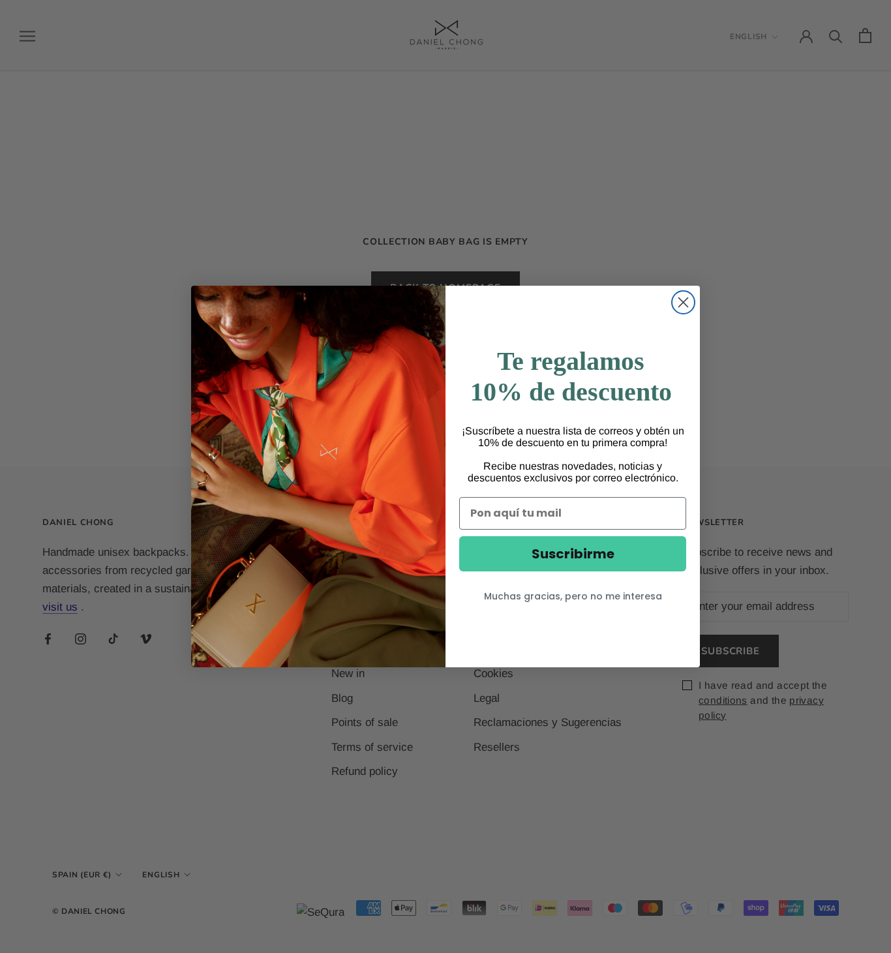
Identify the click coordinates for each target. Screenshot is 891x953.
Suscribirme (573, 554)
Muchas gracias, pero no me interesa (573, 596)
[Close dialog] (683, 302)
